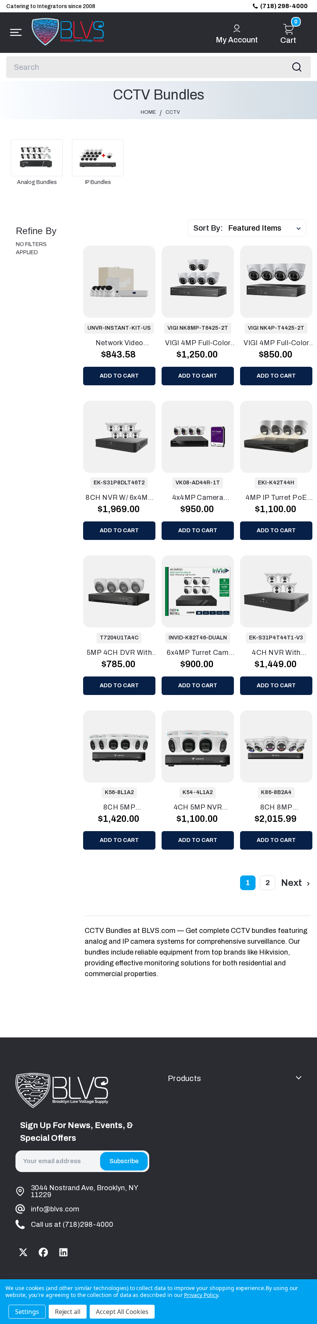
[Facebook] (43, 1252)
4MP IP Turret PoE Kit (276, 498)
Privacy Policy (201, 1295)
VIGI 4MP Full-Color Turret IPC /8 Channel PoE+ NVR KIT (197, 343)
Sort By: (208, 228)
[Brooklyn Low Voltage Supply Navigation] (14, 32)
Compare (126, 281)
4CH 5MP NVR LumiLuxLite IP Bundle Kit (198, 808)
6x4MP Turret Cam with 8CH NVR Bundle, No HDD (197, 653)
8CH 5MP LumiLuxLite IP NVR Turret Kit (119, 808)
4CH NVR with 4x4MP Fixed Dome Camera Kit (276, 653)
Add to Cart (119, 376)
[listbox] (266, 227)
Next (292, 883)
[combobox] (158, 67)
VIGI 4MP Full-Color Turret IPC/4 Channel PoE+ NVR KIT (276, 343)
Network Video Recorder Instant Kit (119, 343)
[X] (23, 1252)
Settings (27, 1311)
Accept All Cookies (122, 1311)
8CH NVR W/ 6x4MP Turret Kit (119, 498)
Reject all (68, 1311)
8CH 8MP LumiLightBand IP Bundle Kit (276, 808)
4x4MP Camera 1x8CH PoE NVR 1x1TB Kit (197, 498)
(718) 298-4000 (284, 6)
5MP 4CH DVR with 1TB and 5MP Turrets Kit (119, 653)
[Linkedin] (63, 1252)
